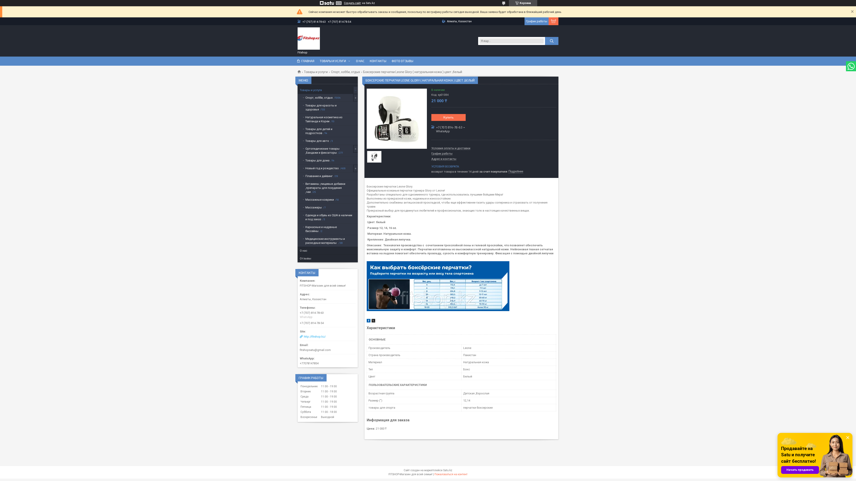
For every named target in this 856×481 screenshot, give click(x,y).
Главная (307, 61)
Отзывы (305, 258)
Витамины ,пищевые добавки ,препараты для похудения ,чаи (325, 188)
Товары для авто (317, 141)
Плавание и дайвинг (319, 176)
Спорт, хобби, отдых (345, 72)
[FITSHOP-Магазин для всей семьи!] (309, 38)
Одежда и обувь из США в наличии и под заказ (328, 217)
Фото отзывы (402, 61)
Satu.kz (447, 470)
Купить (448, 117)
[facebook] (368, 321)
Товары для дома (317, 160)
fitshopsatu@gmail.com (315, 350)
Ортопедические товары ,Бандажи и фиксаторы (322, 150)
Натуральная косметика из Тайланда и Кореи (323, 119)
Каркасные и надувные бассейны (321, 229)
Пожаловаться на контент (450, 474)
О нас (360, 61)
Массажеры (313, 207)
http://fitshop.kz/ (315, 336)
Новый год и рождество (322, 168)
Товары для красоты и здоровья (321, 107)
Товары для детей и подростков (318, 131)
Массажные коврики (319, 199)
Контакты (378, 61)
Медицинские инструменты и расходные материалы (325, 241)
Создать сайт (352, 3)
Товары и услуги (333, 61)
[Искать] (551, 41)
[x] (373, 321)
